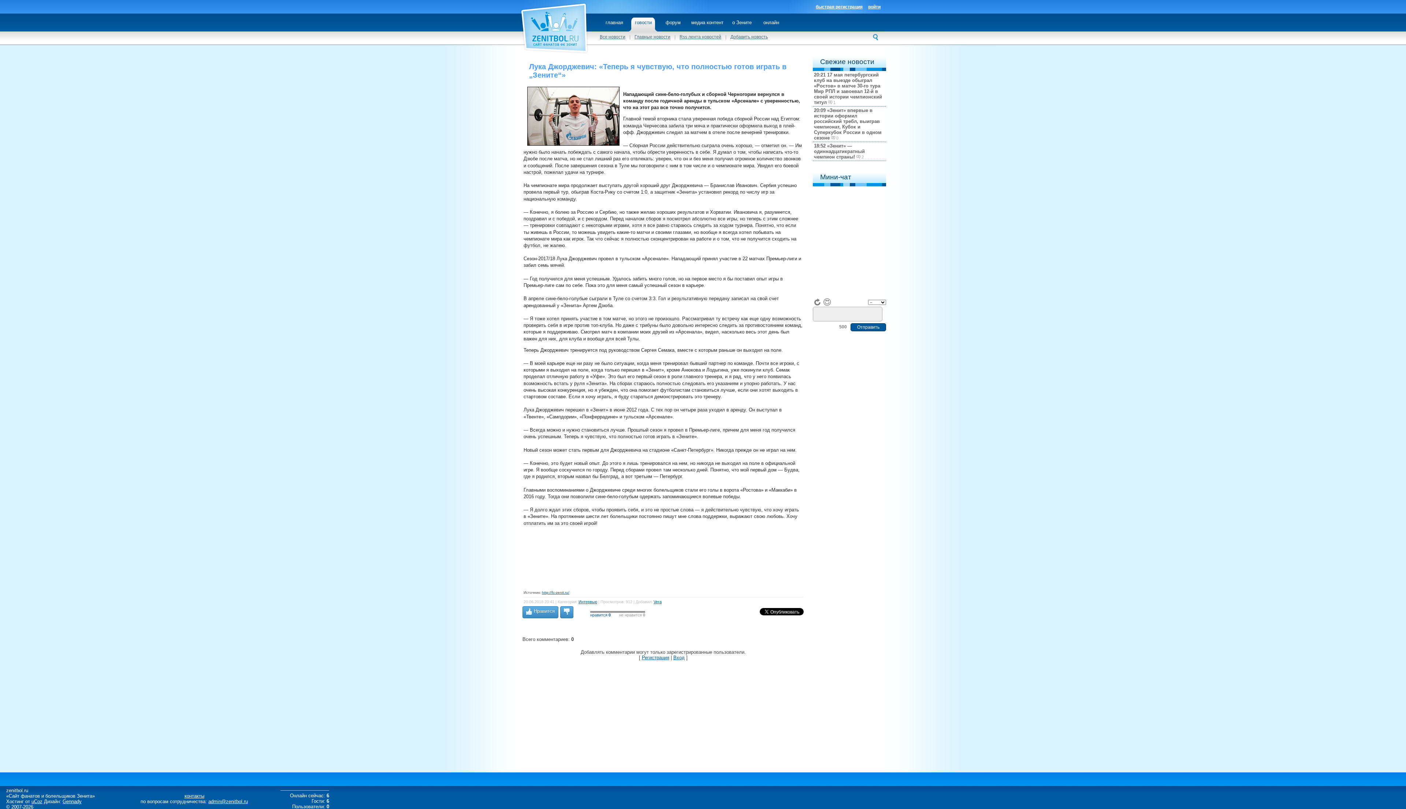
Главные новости (652, 37)
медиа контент (707, 22)
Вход (679, 657)
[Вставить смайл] (827, 302)
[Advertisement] (657, 554)
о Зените (742, 22)
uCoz (36, 801)
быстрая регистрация (839, 7)
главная (614, 22)
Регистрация (655, 657)
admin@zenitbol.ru (228, 801)
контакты (194, 796)
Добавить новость (749, 37)
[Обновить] (817, 302)
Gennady (72, 801)
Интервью (588, 602)
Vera (658, 602)
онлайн (771, 22)
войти (874, 7)
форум (673, 22)
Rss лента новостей (700, 37)
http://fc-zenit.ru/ (555, 592)
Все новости (612, 37)
